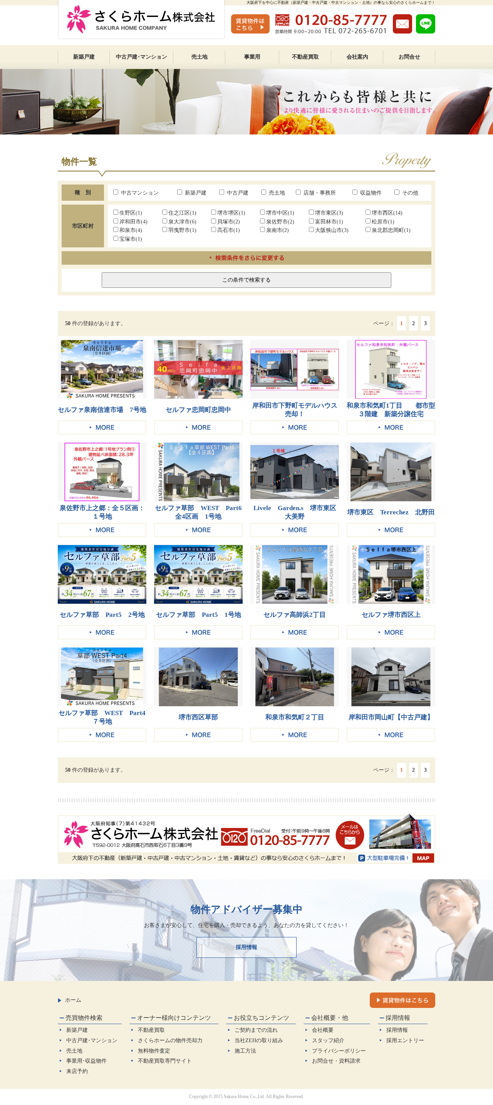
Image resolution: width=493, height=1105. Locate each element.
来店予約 (77, 1071)
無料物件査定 (154, 1051)
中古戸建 (236, 193)
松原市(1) (383, 221)
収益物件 (370, 193)
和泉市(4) (130, 230)
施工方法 (245, 1051)
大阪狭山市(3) (332, 230)
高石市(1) (228, 230)
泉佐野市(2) (280, 221)
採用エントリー (405, 1040)
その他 (409, 193)
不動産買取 (151, 1030)
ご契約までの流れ (256, 1030)
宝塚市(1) (130, 239)
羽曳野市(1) (182, 230)
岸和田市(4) (133, 221)
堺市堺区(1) (231, 213)
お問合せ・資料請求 (336, 1061)
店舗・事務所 (319, 193)
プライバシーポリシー (339, 1051)
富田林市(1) (329, 221)
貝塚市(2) (228, 221)
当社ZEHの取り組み (259, 1040)
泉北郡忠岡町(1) (391, 230)
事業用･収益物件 (86, 1061)
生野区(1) (130, 213)
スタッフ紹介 (328, 1040)
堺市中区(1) (280, 213)
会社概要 (323, 1030)
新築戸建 (194, 193)
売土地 (276, 193)
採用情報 (246, 947)
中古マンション (139, 193)
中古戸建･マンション (91, 1040)
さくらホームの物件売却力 (170, 1040)
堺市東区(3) (329, 213)
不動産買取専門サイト (165, 1061)
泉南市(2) (277, 230)
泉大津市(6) (182, 221)
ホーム (73, 1000)
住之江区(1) (182, 213)
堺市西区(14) (387, 213)
